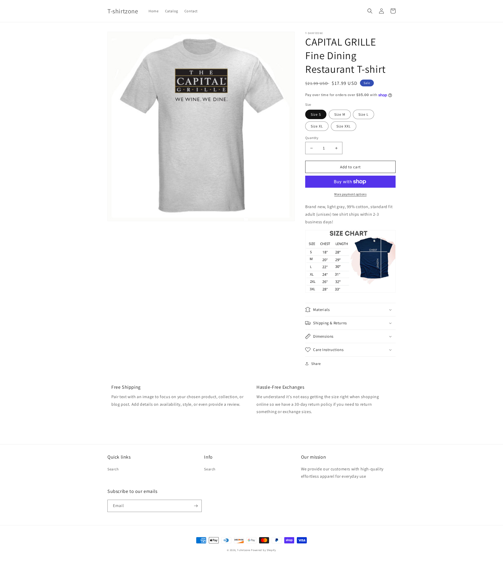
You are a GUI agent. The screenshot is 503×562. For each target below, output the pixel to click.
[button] (370, 11)
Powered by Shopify (263, 550)
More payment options (350, 194)
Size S (316, 114)
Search (113, 469)
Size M (339, 114)
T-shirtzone (243, 550)
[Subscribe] (195, 506)
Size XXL (343, 126)
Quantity (311, 138)
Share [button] (316, 363)
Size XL (317, 126)
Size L (363, 114)
